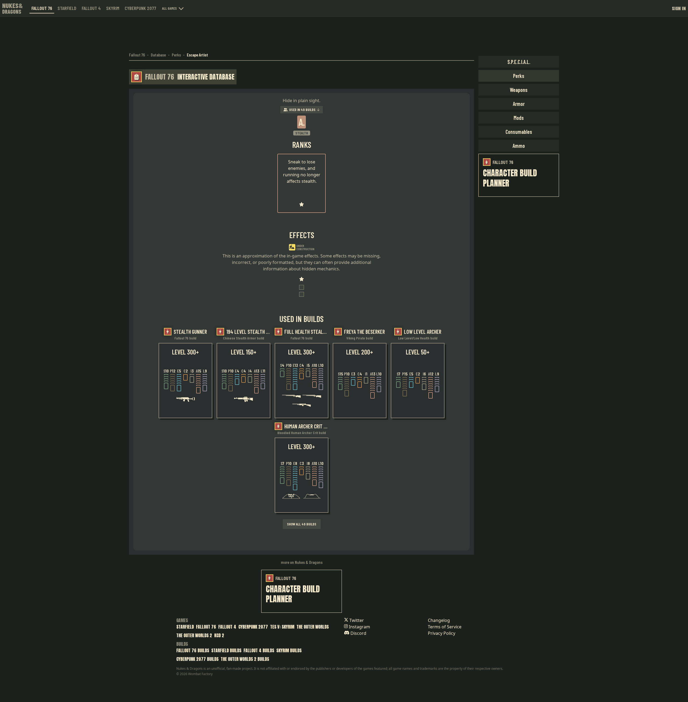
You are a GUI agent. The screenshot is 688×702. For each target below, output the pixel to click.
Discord (357, 633)
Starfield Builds (226, 650)
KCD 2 (219, 635)
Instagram (359, 627)
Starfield (67, 8)
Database (158, 54)
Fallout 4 (91, 8)
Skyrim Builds (289, 650)
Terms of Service (444, 627)
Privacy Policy (441, 633)
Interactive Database (205, 77)
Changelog (439, 620)
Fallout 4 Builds (258, 650)
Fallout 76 (41, 8)
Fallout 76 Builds (192, 650)
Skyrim (112, 8)
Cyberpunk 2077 (140, 8)
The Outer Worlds (312, 627)
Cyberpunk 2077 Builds (197, 659)
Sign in (679, 8)
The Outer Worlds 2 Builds (245, 659)
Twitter (356, 620)
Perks (176, 54)
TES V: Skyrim (282, 627)
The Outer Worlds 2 (194, 635)
